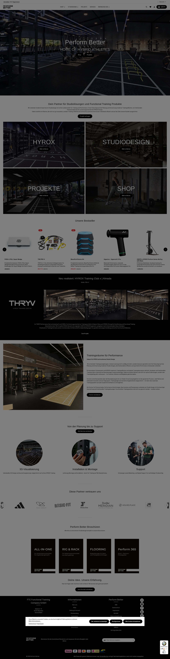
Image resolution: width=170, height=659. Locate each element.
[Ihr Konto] (154, 7)
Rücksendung (75, 613)
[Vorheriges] (4, 249)
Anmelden (6, 2)
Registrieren (16, 2)
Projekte (89, 55)
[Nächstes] (165, 249)
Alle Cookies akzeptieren (132, 621)
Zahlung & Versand (74, 610)
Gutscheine (74, 616)
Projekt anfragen (85, 116)
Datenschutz (116, 607)
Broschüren (74, 627)
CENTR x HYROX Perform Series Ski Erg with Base (149, 260)
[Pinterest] (142, 616)
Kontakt (116, 613)
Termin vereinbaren (94, 395)
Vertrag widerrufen (116, 630)
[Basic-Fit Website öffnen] (49, 505)
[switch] (164, 652)
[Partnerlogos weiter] (166, 505)
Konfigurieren (116, 621)
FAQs (74, 607)
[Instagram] (142, 600)
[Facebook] (142, 608)
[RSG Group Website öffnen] (27, 505)
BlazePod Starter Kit (77, 259)
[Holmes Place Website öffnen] (114, 505)
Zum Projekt (85, 333)
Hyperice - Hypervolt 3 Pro (112, 259)
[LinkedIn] (142, 612)
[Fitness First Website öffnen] (70, 505)
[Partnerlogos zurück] (3, 505)
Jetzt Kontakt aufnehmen (85, 589)
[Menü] (167, 641)
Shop (79, 55)
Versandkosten (104, 656)
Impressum (116, 610)
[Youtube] (142, 604)
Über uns (74, 605)
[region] (85, 249)
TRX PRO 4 (41, 259)
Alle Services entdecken (85, 431)
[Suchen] (146, 7)
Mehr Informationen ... (35, 621)
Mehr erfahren (44, 149)
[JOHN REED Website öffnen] (135, 505)
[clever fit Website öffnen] (157, 505)
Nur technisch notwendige (99, 621)
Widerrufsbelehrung (116, 616)
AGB (116, 605)
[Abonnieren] (133, 640)
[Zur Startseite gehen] (8, 6)
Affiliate (116, 627)
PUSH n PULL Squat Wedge (13, 259)
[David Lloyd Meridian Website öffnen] (92, 505)
